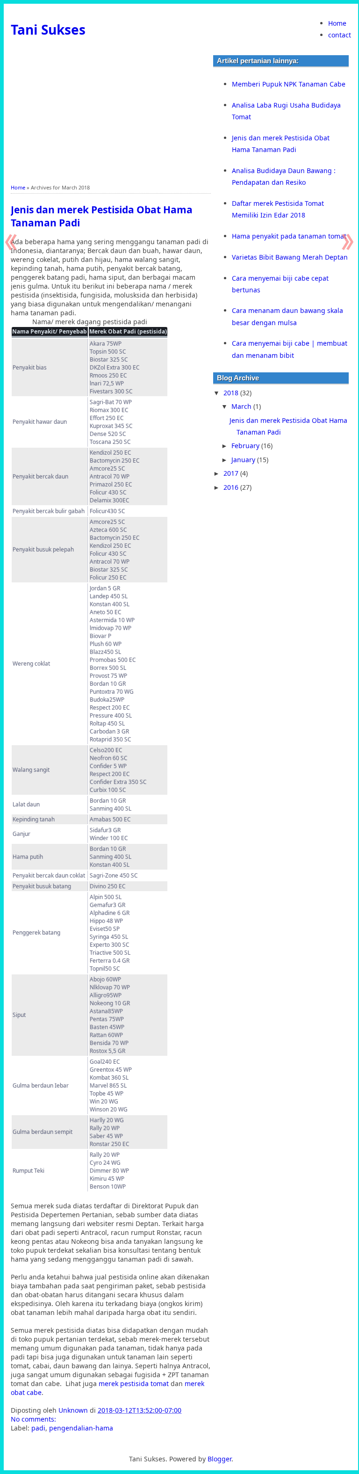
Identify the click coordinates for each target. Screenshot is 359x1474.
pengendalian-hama (81, 1427)
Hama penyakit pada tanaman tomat (289, 236)
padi (38, 1427)
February (246, 445)
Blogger (219, 1458)
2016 (231, 487)
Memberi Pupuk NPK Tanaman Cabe (288, 84)
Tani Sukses (48, 29)
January (244, 459)
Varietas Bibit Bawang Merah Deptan (290, 257)
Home (337, 23)
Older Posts (346, 242)
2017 (231, 473)
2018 (231, 392)
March (242, 406)
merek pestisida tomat (134, 1383)
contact (339, 34)
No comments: (34, 1419)
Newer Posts (13, 242)
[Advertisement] (111, 118)
